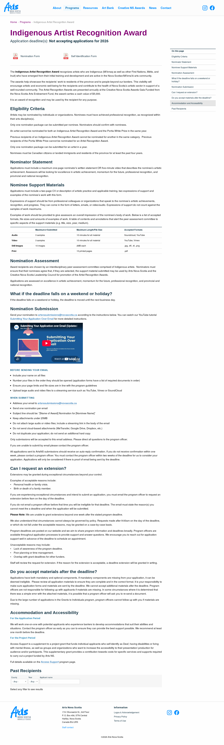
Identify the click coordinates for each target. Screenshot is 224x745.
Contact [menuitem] (166, 8)
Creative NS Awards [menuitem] (131, 8)
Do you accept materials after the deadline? (191, 97)
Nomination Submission (183, 86)
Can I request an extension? (184, 92)
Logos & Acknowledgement (126, 712)
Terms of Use (120, 721)
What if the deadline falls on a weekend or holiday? (191, 80)
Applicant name (46, 677)
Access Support (50, 661)
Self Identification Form (84, 56)
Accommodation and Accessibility (187, 103)
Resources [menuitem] (90, 8)
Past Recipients (179, 108)
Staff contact (68, 727)
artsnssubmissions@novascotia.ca (57, 314)
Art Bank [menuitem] (108, 8)
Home (13, 22)
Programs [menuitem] (72, 8)
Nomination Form (30, 56)
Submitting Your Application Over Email (32, 318)
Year (30, 677)
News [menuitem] (152, 8)
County (14, 677)
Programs (25, 22)
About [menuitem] (57, 8)
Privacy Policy (120, 717)
